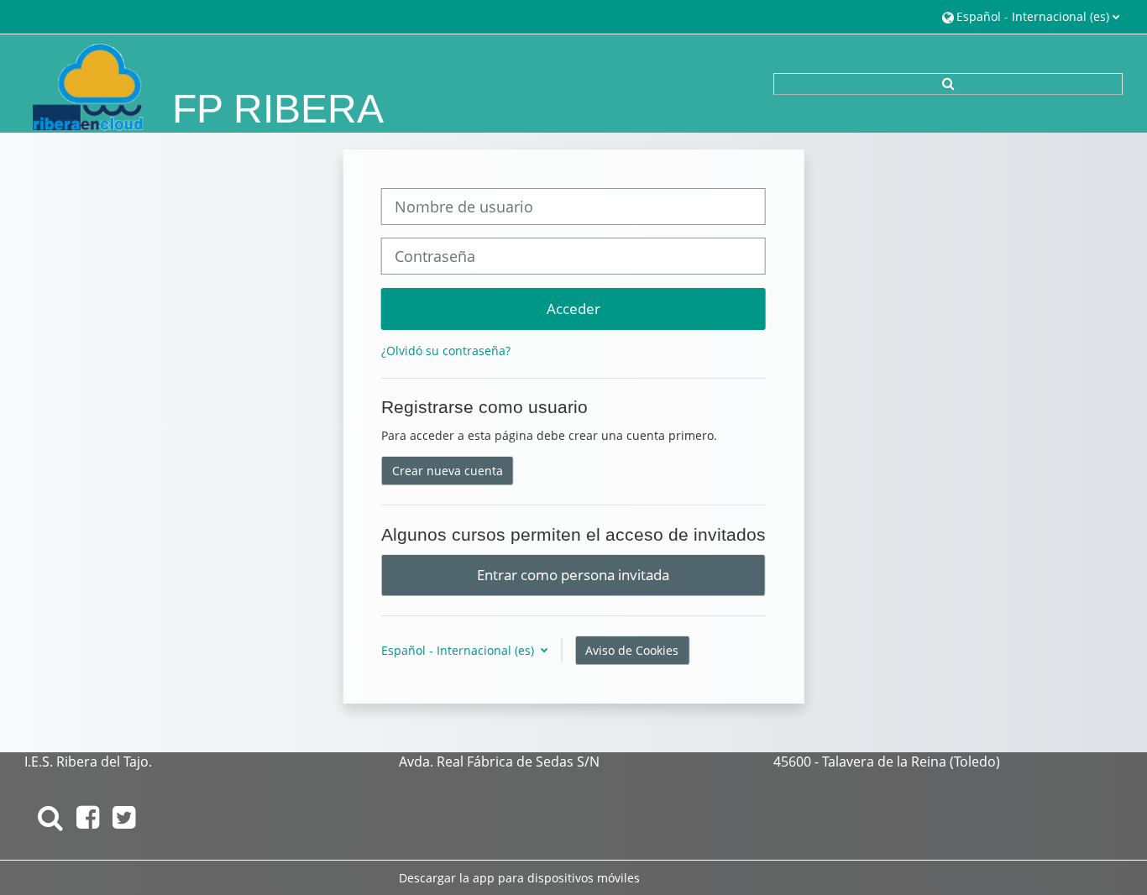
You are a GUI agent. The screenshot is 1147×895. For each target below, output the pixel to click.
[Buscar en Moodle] (50, 816)
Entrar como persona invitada (573, 574)
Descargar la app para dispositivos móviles (519, 878)
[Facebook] (88, 816)
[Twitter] (124, 816)
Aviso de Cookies (631, 650)
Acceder (573, 308)
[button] (1031, 16)
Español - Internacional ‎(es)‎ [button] (459, 650)
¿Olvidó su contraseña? (446, 351)
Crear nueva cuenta (447, 471)
